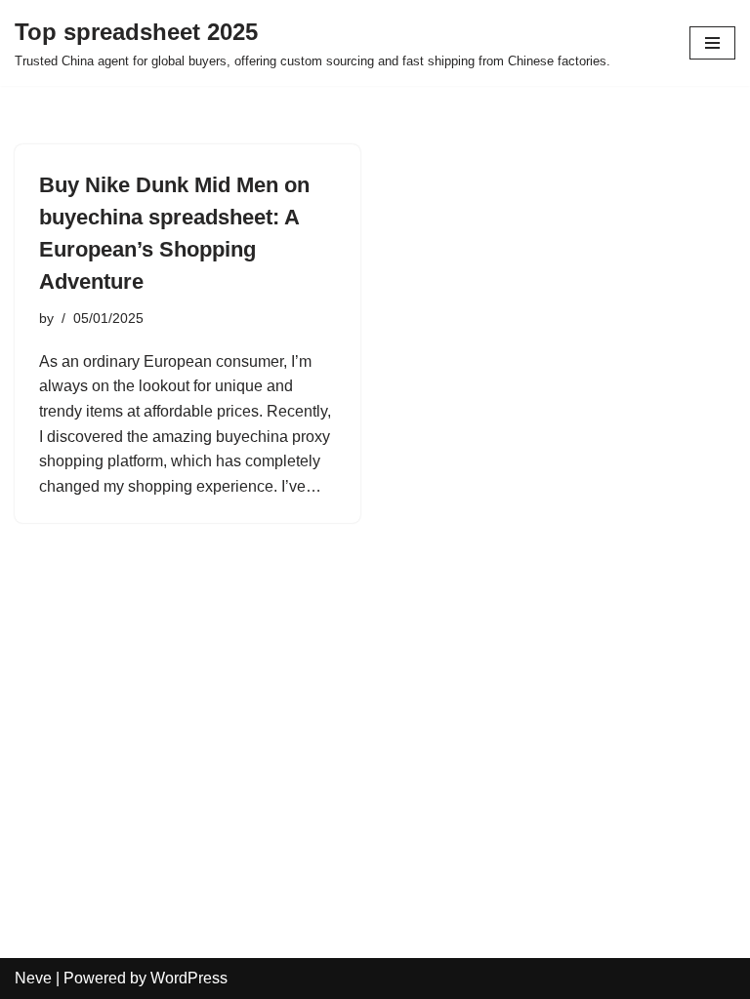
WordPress (189, 978)
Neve (33, 978)
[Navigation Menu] (712, 43)
